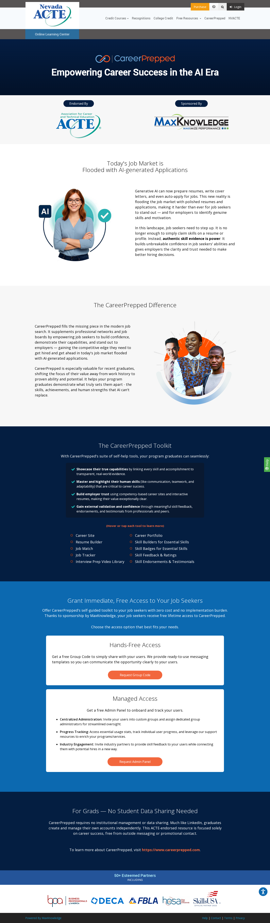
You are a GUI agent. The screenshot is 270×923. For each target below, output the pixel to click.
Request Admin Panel (135, 762)
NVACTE (234, 18)
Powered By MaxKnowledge (43, 918)
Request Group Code (135, 675)
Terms (228, 918)
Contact (216, 918)
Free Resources (187, 18)
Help (267, 463)
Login (237, 7)
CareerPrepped (214, 18)
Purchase (200, 7)
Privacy (240, 918)
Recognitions (141, 18)
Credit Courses (115, 18)
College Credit (163, 18)
